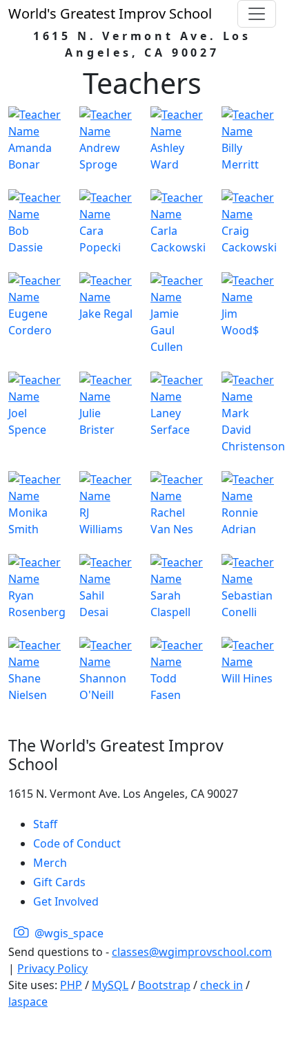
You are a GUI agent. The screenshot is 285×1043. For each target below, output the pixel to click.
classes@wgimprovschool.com (192, 951)
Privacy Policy (52, 968)
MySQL (110, 985)
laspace (28, 1001)
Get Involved (66, 901)
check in (221, 985)
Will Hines (247, 678)
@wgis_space (68, 933)
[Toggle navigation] (256, 14)
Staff (45, 824)
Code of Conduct (77, 843)
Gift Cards (59, 882)
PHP (71, 985)
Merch (50, 862)
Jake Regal (105, 313)
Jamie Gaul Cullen (166, 330)
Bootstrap (164, 985)
